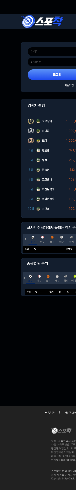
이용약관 (49, 412)
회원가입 (69, 85)
